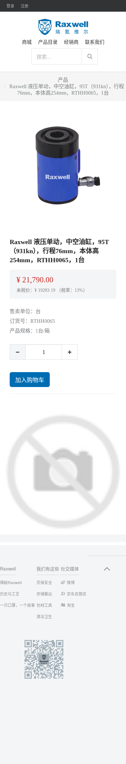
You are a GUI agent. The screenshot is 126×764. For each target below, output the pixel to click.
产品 (63, 80)
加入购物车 (29, 379)
